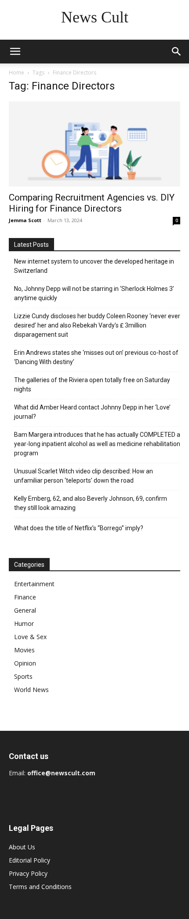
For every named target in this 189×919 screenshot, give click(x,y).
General (25, 610)
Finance (25, 597)
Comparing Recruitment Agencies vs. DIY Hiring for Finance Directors (91, 203)
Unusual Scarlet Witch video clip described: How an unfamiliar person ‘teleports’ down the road (83, 476)
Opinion (25, 663)
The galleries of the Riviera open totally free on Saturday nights (92, 384)
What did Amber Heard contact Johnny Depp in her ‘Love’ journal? (92, 412)
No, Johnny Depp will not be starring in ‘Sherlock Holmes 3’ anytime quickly (94, 293)
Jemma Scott (25, 220)
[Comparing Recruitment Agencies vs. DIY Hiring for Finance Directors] (94, 143)
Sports (23, 676)
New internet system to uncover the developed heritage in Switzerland (94, 266)
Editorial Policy (29, 860)
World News (31, 689)
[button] (15, 51)
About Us (22, 847)
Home (16, 72)
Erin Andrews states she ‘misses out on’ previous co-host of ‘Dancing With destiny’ (96, 357)
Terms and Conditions (40, 886)
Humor (24, 623)
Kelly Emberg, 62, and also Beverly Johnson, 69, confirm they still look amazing (90, 503)
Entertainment (34, 584)
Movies (24, 650)
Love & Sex (30, 637)
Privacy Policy (28, 873)
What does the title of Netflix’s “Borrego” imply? (78, 528)
